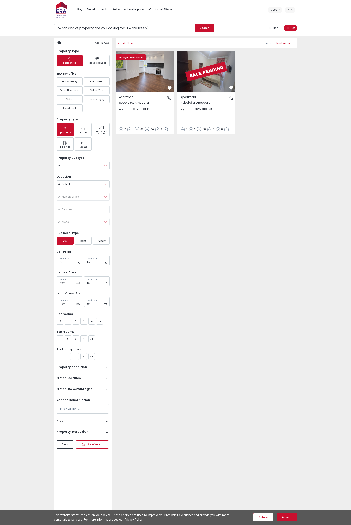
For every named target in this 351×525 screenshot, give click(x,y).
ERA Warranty (69, 81)
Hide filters (127, 43)
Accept (287, 517)
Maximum (92, 258)
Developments (97, 81)
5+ (99, 321)
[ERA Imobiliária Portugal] (61, 10)
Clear (65, 444)
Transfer (101, 240)
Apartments (65, 132)
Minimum (65, 258)
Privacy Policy (133, 519)
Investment (69, 108)
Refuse (263, 517)
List (293, 28)
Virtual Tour (96, 90)
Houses (83, 132)
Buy (65, 240)
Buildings (65, 146)
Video (69, 99)
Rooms (83, 146)
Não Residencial (97, 62)
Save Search (95, 444)
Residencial (69, 62)
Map (275, 28)
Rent (83, 240)
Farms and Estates (101, 132)
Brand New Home (69, 90)
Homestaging (97, 99)
